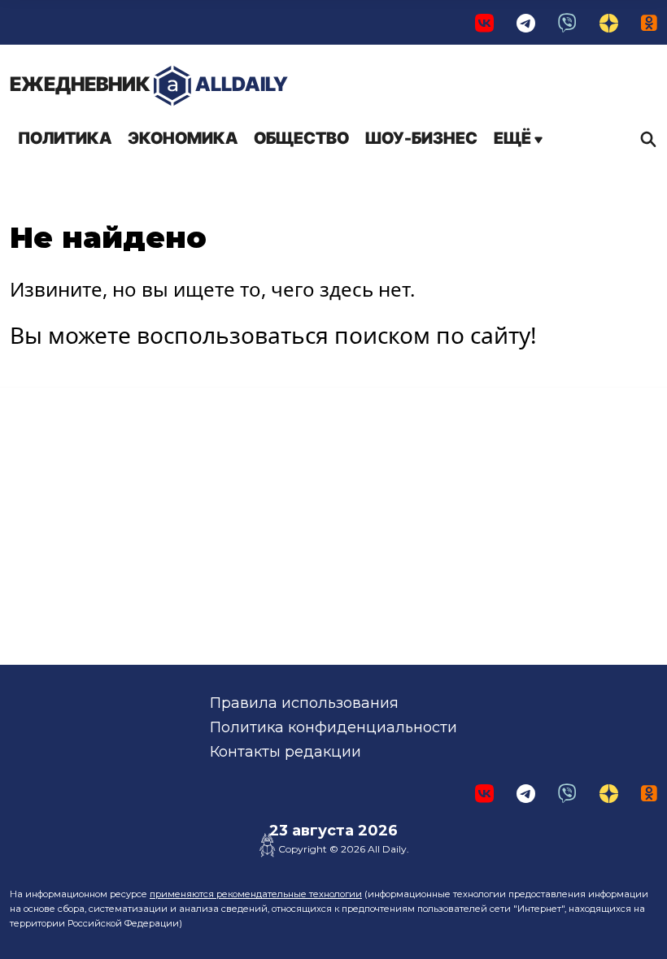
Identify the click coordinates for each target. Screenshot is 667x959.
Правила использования (304, 703)
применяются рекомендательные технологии (256, 894)
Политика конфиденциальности (333, 727)
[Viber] (567, 22)
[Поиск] (644, 139)
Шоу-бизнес (421, 138)
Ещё (514, 138)
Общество (301, 138)
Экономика (183, 138)
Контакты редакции (285, 752)
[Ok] (649, 22)
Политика (64, 138)
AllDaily (149, 84)
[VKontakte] (484, 22)
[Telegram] (526, 22)
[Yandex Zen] (608, 22)
